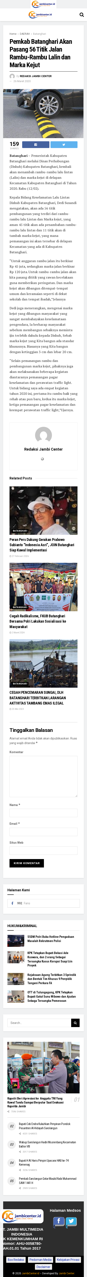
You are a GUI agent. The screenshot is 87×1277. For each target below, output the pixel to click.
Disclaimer (43, 1267)
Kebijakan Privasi (68, 1259)
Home (13, 33)
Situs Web (16, 842)
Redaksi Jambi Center (36, 76)
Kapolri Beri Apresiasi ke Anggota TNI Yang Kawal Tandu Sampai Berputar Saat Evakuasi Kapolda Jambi (35, 1102)
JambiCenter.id (30, 1273)
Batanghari (39, 33)
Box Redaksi (16, 1259)
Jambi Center (66, 1273)
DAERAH (25, 33)
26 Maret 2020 (22, 81)
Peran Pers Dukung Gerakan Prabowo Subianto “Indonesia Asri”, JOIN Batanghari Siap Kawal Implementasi (42, 544)
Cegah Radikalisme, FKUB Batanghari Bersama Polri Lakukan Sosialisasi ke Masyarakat (38, 621)
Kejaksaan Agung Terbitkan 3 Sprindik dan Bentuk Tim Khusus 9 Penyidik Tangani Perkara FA (51, 979)
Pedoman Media (41, 1259)
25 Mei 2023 (17, 709)
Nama (15, 805)
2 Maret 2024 (18, 632)
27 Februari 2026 (20, 556)
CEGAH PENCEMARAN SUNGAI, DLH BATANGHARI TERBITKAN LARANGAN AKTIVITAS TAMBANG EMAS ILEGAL (38, 697)
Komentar (16, 752)
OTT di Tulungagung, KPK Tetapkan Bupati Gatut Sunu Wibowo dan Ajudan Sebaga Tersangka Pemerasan (51, 996)
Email (15, 824)
